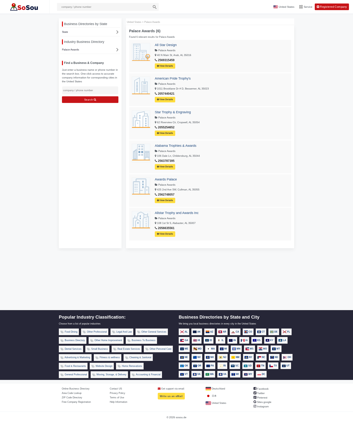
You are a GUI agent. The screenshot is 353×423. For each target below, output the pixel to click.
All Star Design (166, 45)
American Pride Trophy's (173, 78)
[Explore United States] (25, 6)
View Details (166, 66)
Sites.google (263, 402)
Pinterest (261, 397)
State (65, 31)
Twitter (260, 393)
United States (218, 403)
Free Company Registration (76, 402)
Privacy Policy (117, 393)
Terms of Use (117, 397)
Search (89, 99)
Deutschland (218, 388)
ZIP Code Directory (72, 397)
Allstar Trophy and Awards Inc (177, 213)
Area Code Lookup (71, 393)
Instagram (262, 406)
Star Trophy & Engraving (173, 112)
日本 (214, 395)
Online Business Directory (76, 388)
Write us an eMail (171, 396)
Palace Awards (70, 49)
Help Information (118, 402)
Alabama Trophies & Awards (175, 146)
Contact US (116, 388)
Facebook (262, 388)
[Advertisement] (176, 282)
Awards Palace (166, 179)
